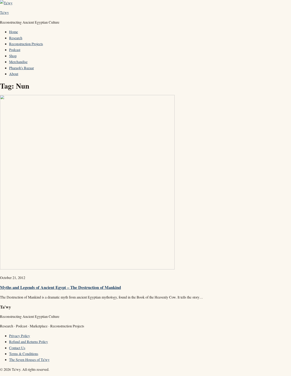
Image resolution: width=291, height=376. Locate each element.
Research (15, 37)
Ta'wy (4, 12)
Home (13, 31)
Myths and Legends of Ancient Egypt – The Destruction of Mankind (60, 287)
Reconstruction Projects (26, 43)
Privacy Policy (19, 335)
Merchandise (18, 61)
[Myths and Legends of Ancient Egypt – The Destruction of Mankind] (87, 268)
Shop (13, 55)
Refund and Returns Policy (28, 341)
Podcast (14, 49)
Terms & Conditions (23, 353)
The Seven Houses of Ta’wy (29, 359)
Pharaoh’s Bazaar (21, 67)
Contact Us (17, 347)
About (13, 73)
